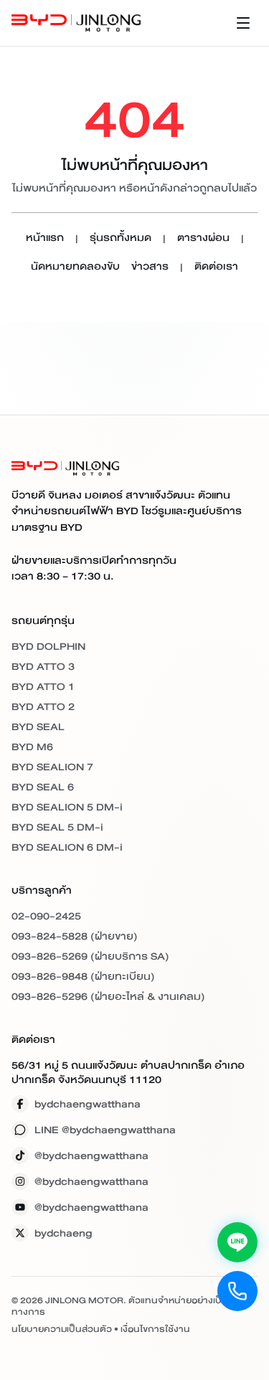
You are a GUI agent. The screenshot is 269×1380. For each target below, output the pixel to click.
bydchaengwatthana (87, 1104)
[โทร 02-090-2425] (237, 1291)
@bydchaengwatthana (91, 1155)
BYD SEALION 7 (52, 766)
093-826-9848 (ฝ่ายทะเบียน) (83, 976)
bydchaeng (63, 1233)
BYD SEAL (38, 726)
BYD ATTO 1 (43, 686)
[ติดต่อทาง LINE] (237, 1242)
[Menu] (243, 23)
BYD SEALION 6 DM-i (67, 847)
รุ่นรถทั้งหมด (120, 238)
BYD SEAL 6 (42, 787)
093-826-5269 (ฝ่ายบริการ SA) (90, 956)
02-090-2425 (46, 916)
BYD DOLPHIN (48, 646)
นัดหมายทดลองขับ (75, 267)
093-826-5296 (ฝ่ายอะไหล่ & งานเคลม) (108, 996)
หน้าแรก (45, 238)
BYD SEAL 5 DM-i (57, 827)
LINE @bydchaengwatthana (105, 1130)
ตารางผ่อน (203, 238)
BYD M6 (32, 746)
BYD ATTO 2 (43, 706)
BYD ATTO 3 (43, 666)
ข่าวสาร (150, 267)
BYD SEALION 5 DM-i (67, 807)
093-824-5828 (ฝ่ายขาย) (74, 936)
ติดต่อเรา (216, 267)
